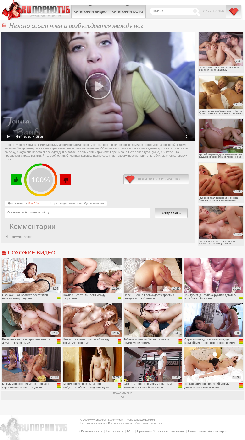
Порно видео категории (66, 203)
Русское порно (94, 203)
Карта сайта (114, 431)
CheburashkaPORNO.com (36, 10)
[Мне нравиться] (16, 179)
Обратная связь (90, 431)
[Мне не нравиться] (65, 179)
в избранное (156, 179)
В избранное (213, 10)
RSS (130, 431)
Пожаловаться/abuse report (207, 431)
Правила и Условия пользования (160, 431)
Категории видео (90, 12)
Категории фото (127, 12)
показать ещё (122, 393)
